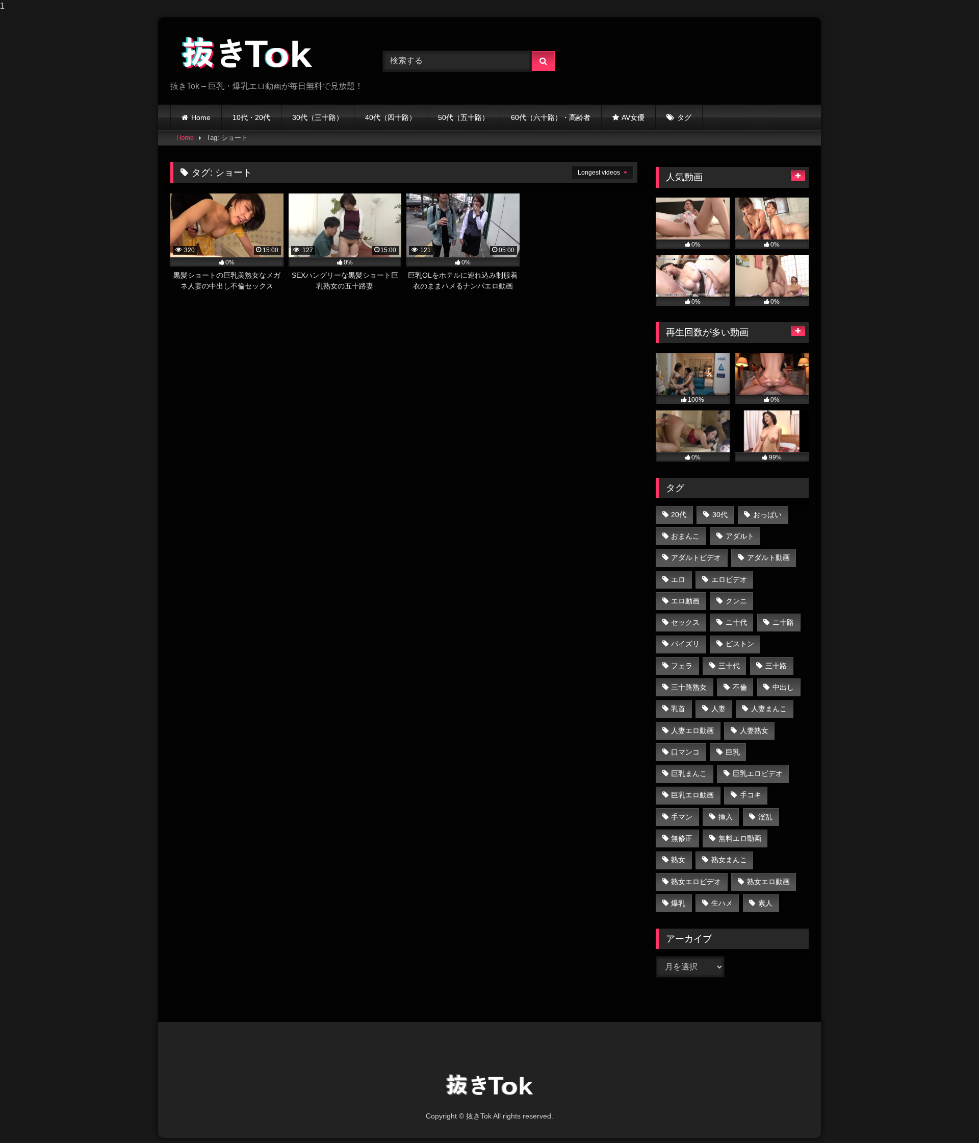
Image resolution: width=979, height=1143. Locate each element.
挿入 (725, 817)
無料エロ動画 (739, 838)
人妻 (718, 708)
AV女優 (633, 117)
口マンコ (685, 752)
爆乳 (678, 903)
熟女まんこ (729, 860)
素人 (765, 903)
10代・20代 (251, 117)
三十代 (729, 666)
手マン (681, 817)
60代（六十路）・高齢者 (550, 117)
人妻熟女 (754, 730)
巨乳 (733, 752)
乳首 (678, 708)
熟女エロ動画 (768, 882)
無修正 (681, 838)
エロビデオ (729, 579)
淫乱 (765, 817)
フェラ (681, 666)
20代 (678, 514)
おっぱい (767, 514)
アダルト (740, 536)
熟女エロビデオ (696, 882)
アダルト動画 (768, 557)
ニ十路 (783, 622)
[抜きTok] (246, 53)
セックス (685, 622)
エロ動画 (685, 601)
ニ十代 (736, 622)
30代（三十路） (317, 117)
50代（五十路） (463, 117)
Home (201, 117)
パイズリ (685, 644)
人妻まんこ (769, 708)
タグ (684, 117)
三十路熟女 (689, 687)
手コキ (750, 795)
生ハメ (722, 903)
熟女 (678, 860)
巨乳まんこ (689, 773)
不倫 (740, 687)
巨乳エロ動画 (692, 795)
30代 (720, 514)
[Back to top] (947, 1115)
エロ (678, 579)
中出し (783, 687)
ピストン (740, 644)
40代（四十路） (390, 117)
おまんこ (685, 536)
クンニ (736, 601)
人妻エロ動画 (692, 730)
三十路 (776, 666)
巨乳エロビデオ (758, 773)
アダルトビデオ (696, 557)
